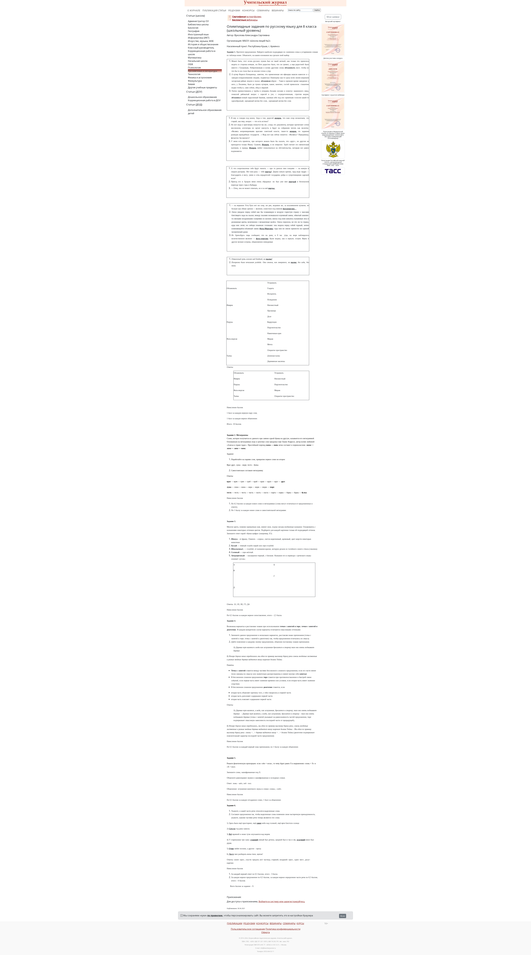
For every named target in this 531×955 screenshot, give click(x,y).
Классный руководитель (201, 47)
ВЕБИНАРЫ (278, 10)
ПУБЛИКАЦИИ (234, 923)
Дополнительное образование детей (205, 111)
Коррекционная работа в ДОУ (204, 100)
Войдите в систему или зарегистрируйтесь (282, 901)
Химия (191, 84)
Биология (193, 27)
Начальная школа (197, 60)
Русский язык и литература (202, 70)
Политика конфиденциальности (283, 929)
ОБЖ (190, 64)
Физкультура (195, 80)
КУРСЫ (300, 923)
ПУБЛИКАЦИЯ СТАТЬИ (214, 10)
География (193, 31)
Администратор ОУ (198, 21)
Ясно (342, 916)
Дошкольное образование (202, 97)
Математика (194, 57)
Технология (194, 74)
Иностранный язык (198, 34)
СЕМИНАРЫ (263, 10)
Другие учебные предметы (202, 87)
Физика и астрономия (200, 77)
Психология (194, 67)
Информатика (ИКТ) (198, 37)
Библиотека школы (198, 24)
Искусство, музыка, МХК (201, 41)
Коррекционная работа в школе (201, 52)
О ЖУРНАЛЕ (193, 10)
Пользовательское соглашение (248, 929)
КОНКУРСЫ (248, 10)
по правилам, (215, 915)
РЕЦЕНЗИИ (234, 10)
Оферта (265, 932)
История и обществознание (203, 44)
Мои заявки (333, 16)
